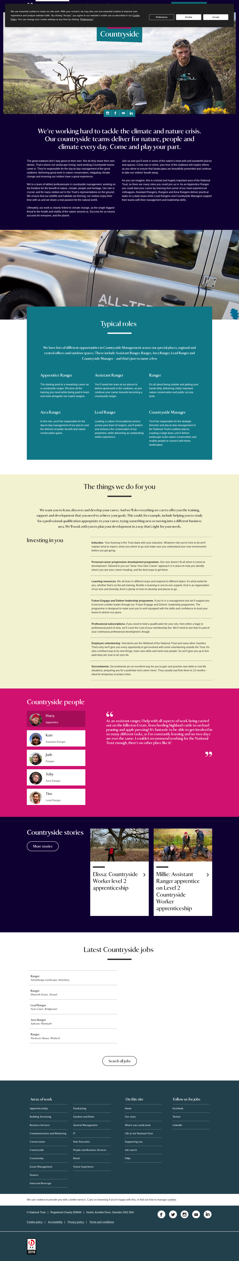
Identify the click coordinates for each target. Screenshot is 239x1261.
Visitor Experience (83, 1166)
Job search (131, 1150)
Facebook (178, 1108)
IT (74, 1133)
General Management (85, 1125)
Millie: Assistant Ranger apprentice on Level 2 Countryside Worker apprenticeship (178, 891)
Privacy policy (76, 1222)
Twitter (177, 1116)
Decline (188, 17)
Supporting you (134, 1141)
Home (128, 1108)
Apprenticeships (39, 1108)
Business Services (40, 1125)
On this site (134, 1099)
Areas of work (41, 1099)
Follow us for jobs (186, 1099)
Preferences (161, 17)
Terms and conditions (101, 1222)
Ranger (35, 976)
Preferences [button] (86, 19)
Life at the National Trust (139, 1133)
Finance (34, 1175)
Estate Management (41, 1166)
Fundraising (79, 1108)
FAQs (128, 1158)
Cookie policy (35, 1222)
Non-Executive (81, 1141)
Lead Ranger (38, 1005)
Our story (130, 1116)
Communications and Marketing (48, 1133)
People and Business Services (89, 1150)
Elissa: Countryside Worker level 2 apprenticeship (115, 881)
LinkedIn (177, 1125)
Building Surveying (40, 1116)
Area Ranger (38, 1020)
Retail (76, 1158)
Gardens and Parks (83, 1116)
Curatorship (36, 1158)
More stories (43, 846)
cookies (171, 1199)
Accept (215, 17)
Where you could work (138, 1125)
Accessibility (55, 1222)
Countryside (37, 1150)
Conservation (37, 1141)
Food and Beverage (40, 1183)
